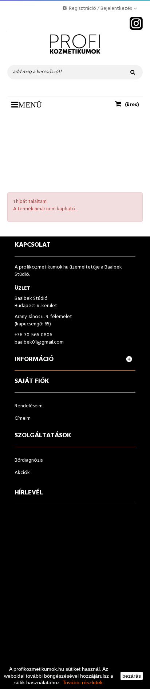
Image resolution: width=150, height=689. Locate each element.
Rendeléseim (29, 406)
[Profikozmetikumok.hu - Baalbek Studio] (75, 47)
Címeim (23, 418)
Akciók (22, 473)
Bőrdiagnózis (29, 460)
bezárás (131, 676)
